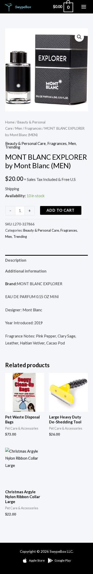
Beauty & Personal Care (25, 143)
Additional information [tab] (26, 271)
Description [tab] (15, 260)
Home (9, 122)
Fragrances (33, 128)
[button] (79, 37)
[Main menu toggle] (83, 6)
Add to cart (61, 210)
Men (18, 128)
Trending (12, 147)
